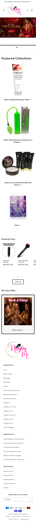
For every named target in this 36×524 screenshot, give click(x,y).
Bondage (6, 382)
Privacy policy (26, 516)
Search (5, 488)
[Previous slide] (14, 47)
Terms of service (13, 519)
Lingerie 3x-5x (8, 419)
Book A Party (17, 330)
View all (18, 282)
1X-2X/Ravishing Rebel (11, 447)
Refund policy (16, 516)
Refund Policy (8, 475)
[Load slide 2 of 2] (19, 47)
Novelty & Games (9, 398)
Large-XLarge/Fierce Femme (13, 443)
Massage (6, 378)
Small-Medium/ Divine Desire (13, 439)
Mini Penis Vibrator (6, 261)
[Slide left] (14, 277)
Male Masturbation (10, 394)
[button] (4, 10)
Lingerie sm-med (9, 407)
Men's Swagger (8, 427)
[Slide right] (22, 277)
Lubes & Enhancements (11, 390)
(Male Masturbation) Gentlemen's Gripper (18, 141)
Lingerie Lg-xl (8, 423)
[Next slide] (22, 47)
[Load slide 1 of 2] (17, 47)
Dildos (5, 386)
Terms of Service (9, 483)
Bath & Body (7, 374)
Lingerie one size (9, 415)
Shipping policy (24, 519)
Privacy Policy (8, 471)
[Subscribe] (30, 499)
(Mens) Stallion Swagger (12, 455)
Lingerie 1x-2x (8, 411)
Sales (17, 225)
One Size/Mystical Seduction (13, 459)
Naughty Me (16, 514)
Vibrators (6, 403)
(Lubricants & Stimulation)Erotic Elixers (18, 184)
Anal (5, 370)
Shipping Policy (8, 479)
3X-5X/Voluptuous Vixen (12, 451)
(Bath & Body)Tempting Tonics (17, 100)
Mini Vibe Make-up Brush (23, 261)
